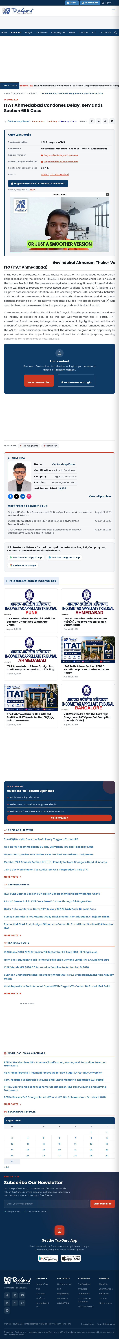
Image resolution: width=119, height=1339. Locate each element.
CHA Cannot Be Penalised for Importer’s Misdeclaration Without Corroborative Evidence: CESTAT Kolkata (44, 531)
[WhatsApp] (22, 1303)
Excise (72, 32)
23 (107, 1149)
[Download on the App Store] (70, 1258)
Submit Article (106, 1288)
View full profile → (100, 496)
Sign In (108, 2)
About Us (103, 1284)
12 (44, 1143)
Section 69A (51, 445)
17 (12, 1149)
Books (73, 2)
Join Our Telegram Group (66, 557)
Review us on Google (24, 565)
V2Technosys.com (62, 1324)
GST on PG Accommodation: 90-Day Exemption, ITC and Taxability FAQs (48, 846)
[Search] (115, 32)
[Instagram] (28, 496)
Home (4, 32)
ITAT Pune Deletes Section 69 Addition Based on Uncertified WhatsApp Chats (52, 893)
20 (59, 1149)
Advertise (104, 1293)
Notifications (84, 1284)
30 (107, 1155)
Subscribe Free (103, 1203)
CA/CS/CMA (63, 1303)
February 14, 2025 (68, 121)
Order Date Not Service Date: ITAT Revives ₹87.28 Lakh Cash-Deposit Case (50, 909)
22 (91, 1149)
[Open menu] (113, 11)
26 (43, 1155)
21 (75, 1149)
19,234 (62, 488)
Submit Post (91, 2)
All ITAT (45, 174)
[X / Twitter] (15, 1295)
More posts (11, 876)
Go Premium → (59, 817)
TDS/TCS (40, 1298)
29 (91, 1155)
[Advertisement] (59, 59)
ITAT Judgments (30, 445)
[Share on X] (92, 121)
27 (59, 1155)
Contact (103, 1298)
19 (44, 1149)
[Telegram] (7, 1310)
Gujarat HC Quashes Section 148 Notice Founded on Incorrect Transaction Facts (43, 522)
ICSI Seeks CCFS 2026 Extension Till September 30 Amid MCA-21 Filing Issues (50, 952)
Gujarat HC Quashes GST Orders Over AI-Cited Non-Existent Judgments (48, 854)
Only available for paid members (61, 155)
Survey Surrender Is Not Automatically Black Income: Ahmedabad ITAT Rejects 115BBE (56, 916)
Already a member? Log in (76, 382)
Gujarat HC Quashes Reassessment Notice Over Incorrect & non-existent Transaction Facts (50, 513)
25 (27, 1155)
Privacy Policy (87, 1324)
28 (75, 1155)
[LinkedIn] (22, 496)
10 (12, 1143)
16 (107, 1143)
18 (28, 1149)
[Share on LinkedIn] (98, 121)
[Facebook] (10, 496)
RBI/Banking (63, 1293)
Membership (105, 1303)
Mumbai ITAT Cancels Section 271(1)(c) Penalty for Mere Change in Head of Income (55, 862)
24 (12, 1155)
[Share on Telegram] (112, 121)
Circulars (82, 1288)
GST (94, 32)
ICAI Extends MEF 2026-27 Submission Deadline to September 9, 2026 (46, 967)
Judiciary (32, 93)
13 (59, 1143)
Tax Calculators (86, 1306)
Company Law (58, 32)
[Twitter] (16, 496)
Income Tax (15, 32)
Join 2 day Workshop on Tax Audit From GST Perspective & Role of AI (46, 869)
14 (75, 1143)
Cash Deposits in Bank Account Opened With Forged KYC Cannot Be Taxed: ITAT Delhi (57, 986)
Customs (83, 32)
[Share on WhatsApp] (105, 121)
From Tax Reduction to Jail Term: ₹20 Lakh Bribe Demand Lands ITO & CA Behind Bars (56, 959)
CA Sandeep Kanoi (18, 121)
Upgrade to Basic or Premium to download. (39, 183)
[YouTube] (22, 1295)
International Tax (42, 1305)
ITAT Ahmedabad (59, 174)
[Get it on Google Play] (48, 1258)
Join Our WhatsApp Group (27, 557)
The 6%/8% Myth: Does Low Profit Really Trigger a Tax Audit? (41, 839)
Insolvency (62, 1298)
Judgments (84, 1293)
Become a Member (39, 382)
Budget (29, 32)
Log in (32, 189)
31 (12, 1161)
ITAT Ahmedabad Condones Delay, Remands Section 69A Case (53, 108)
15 (91, 1143)
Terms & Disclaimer (106, 1324)
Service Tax (42, 32)
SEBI (59, 1288)
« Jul (6, 1167)
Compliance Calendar (84, 1300)
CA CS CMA (105, 32)
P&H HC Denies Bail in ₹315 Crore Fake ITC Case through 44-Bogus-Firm (48, 901)
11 (28, 1143)
